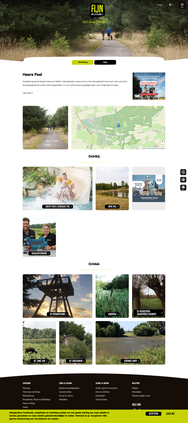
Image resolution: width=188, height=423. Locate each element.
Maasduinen (28, 396)
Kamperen (100, 396)
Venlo (25, 407)
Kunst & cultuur (66, 396)
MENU (182, 7)
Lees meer (27, 93)
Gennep (26, 388)
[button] (171, 5)
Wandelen (136, 392)
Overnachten (101, 400)
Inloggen (160, 5)
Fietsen (135, 388)
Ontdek (183, 172)
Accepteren (153, 413)
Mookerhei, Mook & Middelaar (36, 400)
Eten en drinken (103, 392)
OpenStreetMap (152, 148)
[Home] (94, 13)
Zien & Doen (183, 180)
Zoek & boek (183, 188)
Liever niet (170, 413)
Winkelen (63, 400)
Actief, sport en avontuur (107, 388)
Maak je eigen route (141, 396)
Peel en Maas (29, 403)
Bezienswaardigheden (69, 388)
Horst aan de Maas (31, 392)
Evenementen (65, 392)
